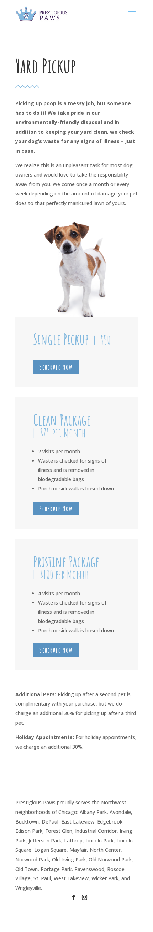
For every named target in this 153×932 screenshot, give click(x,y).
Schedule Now (56, 367)
